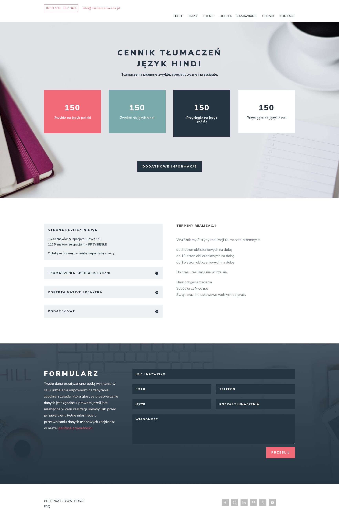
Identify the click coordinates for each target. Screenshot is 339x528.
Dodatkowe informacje (169, 166)
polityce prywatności (75, 428)
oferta (226, 16)
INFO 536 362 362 (61, 8)
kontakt (287, 16)
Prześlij (280, 452)
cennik (268, 16)
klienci (208, 16)
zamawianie (247, 16)
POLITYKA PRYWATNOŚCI (64, 501)
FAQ (47, 506)
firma (193, 16)
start (178, 16)
